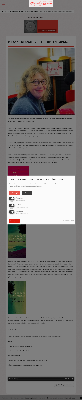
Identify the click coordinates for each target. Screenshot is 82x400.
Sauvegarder (14, 221)
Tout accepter (14, 193)
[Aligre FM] (41, 3)
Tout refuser (27, 193)
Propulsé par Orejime (68, 220)
